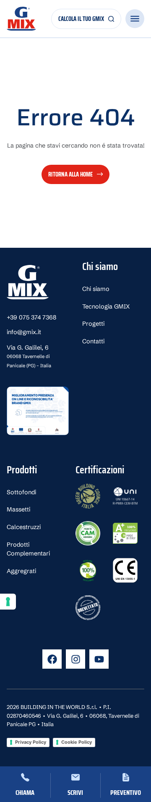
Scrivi (75, 792)
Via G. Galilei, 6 (29, 356)
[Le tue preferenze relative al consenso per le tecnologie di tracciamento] (8, 602)
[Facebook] (52, 659)
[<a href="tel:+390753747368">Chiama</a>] (25, 777)
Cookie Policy (76, 742)
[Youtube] (99, 659)
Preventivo (125, 792)
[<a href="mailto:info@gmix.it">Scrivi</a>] (75, 777)
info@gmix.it (24, 332)
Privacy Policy (30, 742)
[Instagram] (75, 659)
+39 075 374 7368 (31, 317)
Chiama (25, 792)
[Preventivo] (126, 777)
